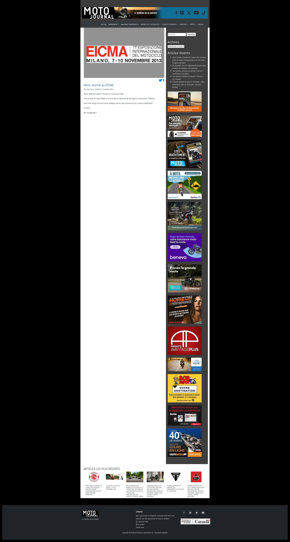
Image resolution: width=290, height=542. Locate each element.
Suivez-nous (140, 527)
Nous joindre (140, 524)
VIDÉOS (192, 24)
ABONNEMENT (113, 24)
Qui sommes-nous (142, 521)
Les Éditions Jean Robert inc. (144, 533)
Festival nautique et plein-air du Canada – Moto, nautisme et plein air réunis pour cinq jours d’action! (188, 84)
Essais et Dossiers (169, 24)
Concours (183, 24)
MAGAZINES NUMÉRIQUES (129, 24)
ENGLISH (200, 24)
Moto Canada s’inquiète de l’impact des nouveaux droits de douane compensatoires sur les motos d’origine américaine (189, 60)
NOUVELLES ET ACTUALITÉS (150, 24)
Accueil (104, 24)
